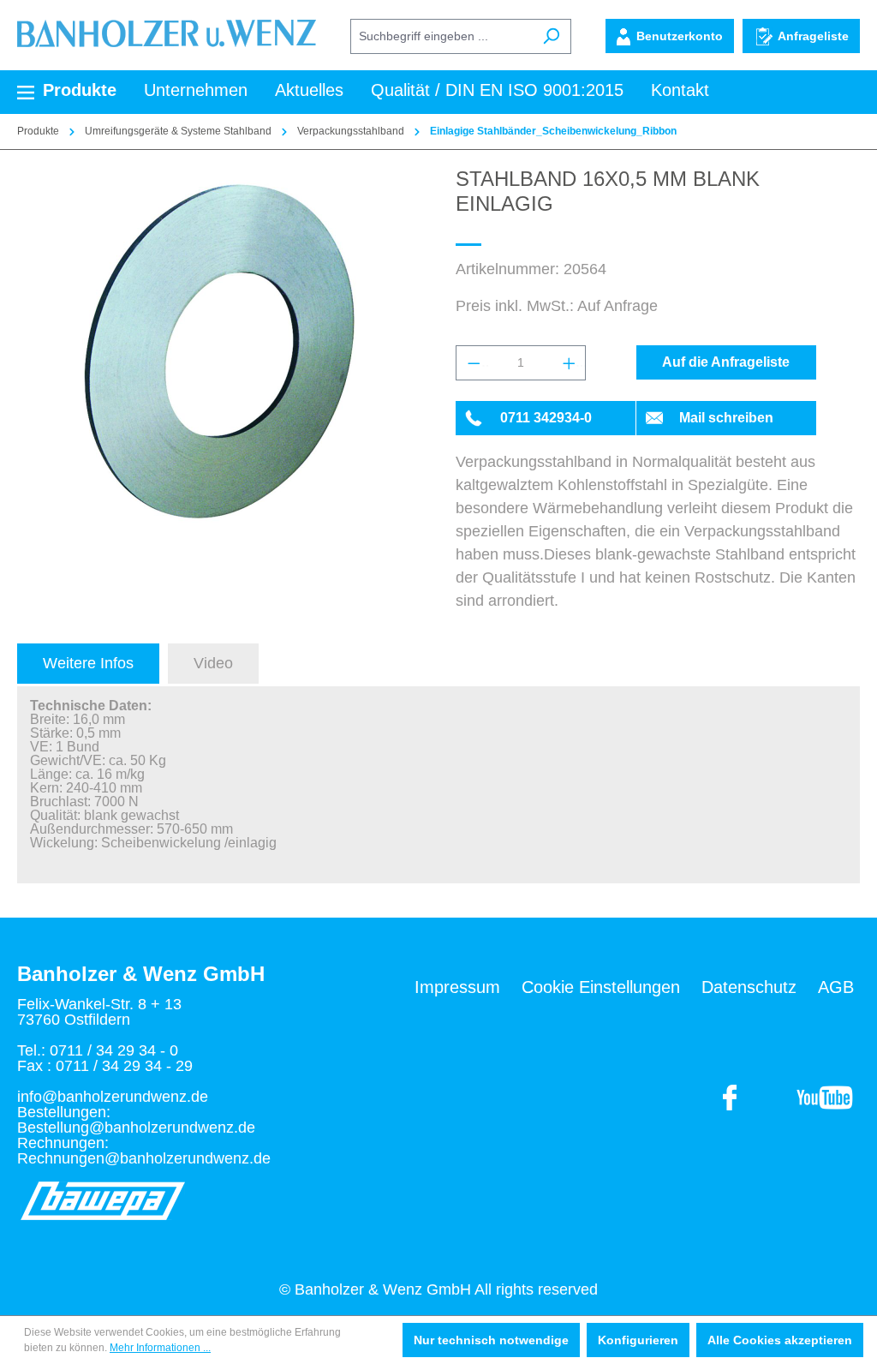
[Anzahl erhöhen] (569, 362)
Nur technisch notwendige (491, 1340)
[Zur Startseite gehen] (166, 32)
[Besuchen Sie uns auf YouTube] (730, 1096)
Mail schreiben (726, 417)
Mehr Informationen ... (160, 1348)
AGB (836, 987)
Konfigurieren (638, 1340)
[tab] (88, 663)
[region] (219, 351)
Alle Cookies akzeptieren (779, 1340)
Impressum (457, 987)
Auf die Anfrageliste (726, 362)
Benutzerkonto (679, 36)
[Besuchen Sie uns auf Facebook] (824, 1096)
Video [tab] (213, 663)
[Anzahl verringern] (473, 362)
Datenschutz (748, 987)
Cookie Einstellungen (601, 987)
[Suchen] (551, 36)
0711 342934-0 (546, 417)
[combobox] (441, 36)
